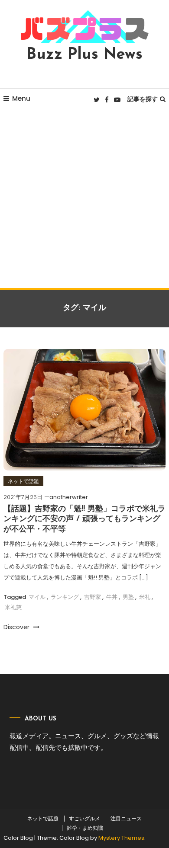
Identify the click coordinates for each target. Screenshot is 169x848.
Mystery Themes (121, 838)
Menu (21, 98)
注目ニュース (126, 819)
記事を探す (142, 99)
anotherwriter (68, 497)
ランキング (65, 597)
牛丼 (111, 597)
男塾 (128, 597)
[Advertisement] (84, 199)
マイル (37, 597)
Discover (17, 627)
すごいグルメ (84, 819)
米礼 (144, 597)
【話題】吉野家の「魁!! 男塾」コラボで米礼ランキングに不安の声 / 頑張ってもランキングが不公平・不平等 (84, 520)
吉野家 (92, 597)
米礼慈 (13, 607)
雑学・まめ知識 (85, 828)
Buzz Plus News (84, 55)
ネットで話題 (23, 481)
